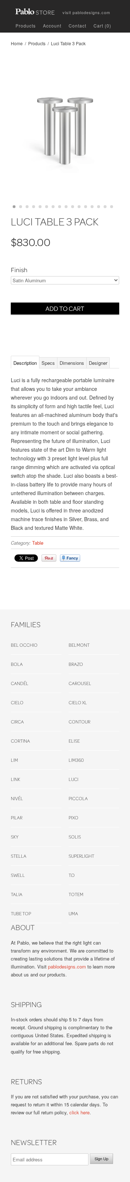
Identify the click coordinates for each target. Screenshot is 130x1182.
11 (79, 206)
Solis (75, 836)
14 (98, 206)
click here (79, 1112)
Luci (73, 779)
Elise (74, 741)
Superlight (81, 856)
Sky (14, 836)
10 (72, 206)
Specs (48, 362)
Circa (17, 721)
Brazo (76, 664)
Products (26, 25)
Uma (73, 913)
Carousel (80, 683)
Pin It (49, 558)
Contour (79, 721)
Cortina (20, 741)
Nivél (17, 798)
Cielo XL (78, 702)
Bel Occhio (24, 645)
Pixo (73, 817)
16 (111, 206)
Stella (18, 856)
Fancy (70, 558)
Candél (20, 683)
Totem (76, 894)
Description (25, 362)
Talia (16, 894)
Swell (18, 875)
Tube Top (21, 913)
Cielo (17, 702)
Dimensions (72, 362)
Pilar (16, 817)
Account (52, 25)
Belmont (79, 645)
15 (105, 206)
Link (15, 779)
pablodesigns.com (86, 10)
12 (85, 206)
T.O (72, 875)
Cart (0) (102, 25)
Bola (17, 664)
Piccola (78, 798)
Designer (98, 362)
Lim (14, 760)
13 (92, 206)
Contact (77, 25)
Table (37, 542)
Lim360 (76, 760)
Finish (19, 270)
